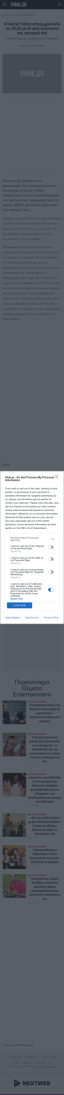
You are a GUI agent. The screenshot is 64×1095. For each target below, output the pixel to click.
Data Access (32, 617)
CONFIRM (19, 605)
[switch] (51, 547)
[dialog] (32, 547)
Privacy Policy (51, 617)
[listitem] (32, 539)
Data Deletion (12, 617)
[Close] (57, 477)
